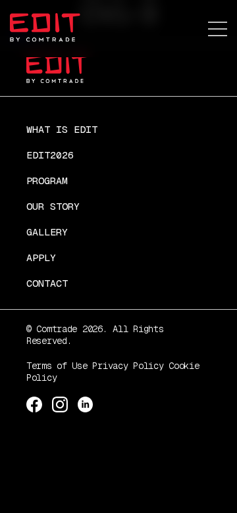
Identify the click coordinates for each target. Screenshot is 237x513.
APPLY (41, 257)
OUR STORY (53, 206)
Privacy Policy (127, 366)
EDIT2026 (50, 155)
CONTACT (47, 283)
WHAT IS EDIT (61, 129)
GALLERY (47, 232)
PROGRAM (47, 180)
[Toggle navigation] (217, 30)
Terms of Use (57, 366)
